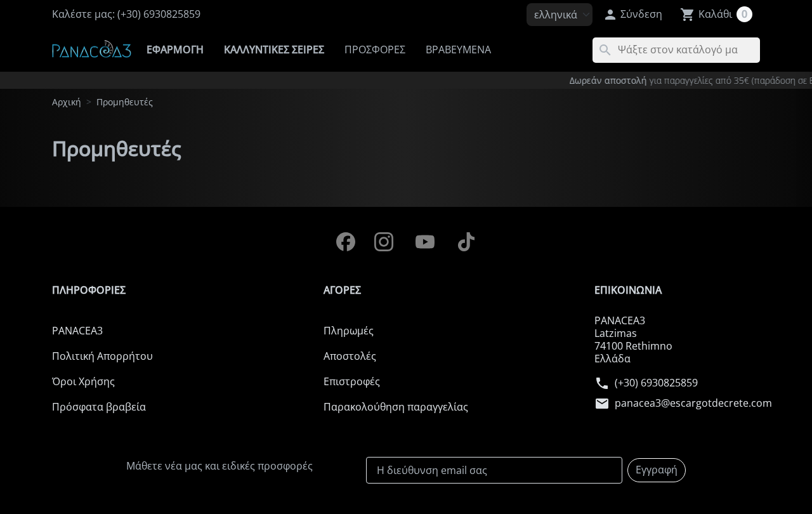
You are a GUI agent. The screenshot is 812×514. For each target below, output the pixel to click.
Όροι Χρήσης (83, 381)
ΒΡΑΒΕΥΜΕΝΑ (458, 49)
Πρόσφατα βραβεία (99, 407)
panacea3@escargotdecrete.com (693, 403)
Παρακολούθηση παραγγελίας (396, 407)
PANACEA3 (77, 331)
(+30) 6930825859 (656, 383)
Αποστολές (350, 356)
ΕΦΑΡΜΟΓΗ (175, 49)
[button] (633, 14)
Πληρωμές (349, 331)
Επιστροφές (352, 381)
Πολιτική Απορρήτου (102, 356)
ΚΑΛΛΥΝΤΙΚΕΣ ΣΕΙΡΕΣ (274, 49)
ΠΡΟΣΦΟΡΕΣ (374, 49)
